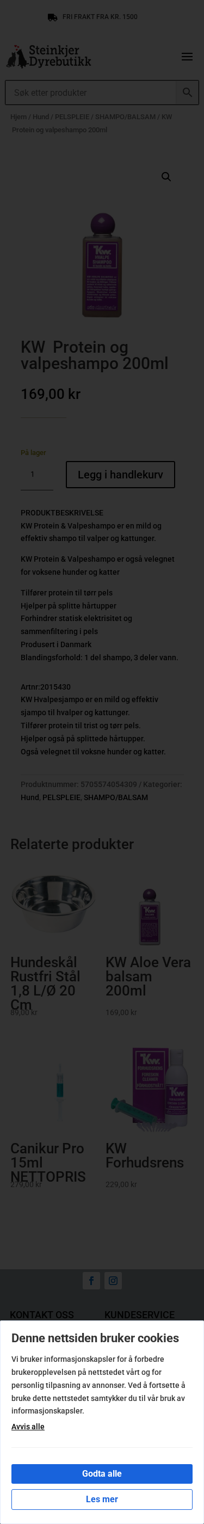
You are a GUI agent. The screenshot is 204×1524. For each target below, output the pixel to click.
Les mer (102, 1499)
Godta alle (102, 1473)
